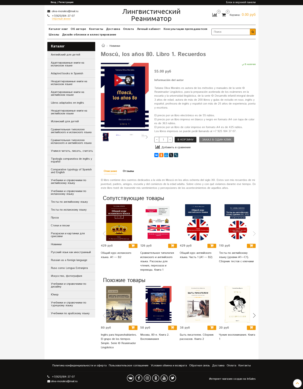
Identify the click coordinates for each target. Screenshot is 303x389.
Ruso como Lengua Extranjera (69, 268)
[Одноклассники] (161, 155)
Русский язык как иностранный (71, 252)
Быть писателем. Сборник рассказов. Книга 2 (197, 337)
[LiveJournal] (176, 155)
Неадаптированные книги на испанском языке (69, 82)
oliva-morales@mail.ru (64, 11)
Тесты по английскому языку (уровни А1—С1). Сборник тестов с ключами (236, 257)
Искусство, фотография (66, 276)
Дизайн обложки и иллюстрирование (89, 35)
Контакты (96, 29)
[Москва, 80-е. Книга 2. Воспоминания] (158, 304)
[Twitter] (172, 378)
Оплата (128, 29)
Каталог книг (58, 29)
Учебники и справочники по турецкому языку (68, 304)
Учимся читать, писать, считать (72, 151)
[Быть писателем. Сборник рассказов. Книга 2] (198, 304)
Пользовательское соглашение (129, 366)
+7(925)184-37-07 (63, 16)
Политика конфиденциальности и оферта (79, 366)
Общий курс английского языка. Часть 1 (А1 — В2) (196, 255)
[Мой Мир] (166, 155)
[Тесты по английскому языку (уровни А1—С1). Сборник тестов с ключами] (237, 222)
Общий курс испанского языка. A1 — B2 (116, 255)
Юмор (55, 295)
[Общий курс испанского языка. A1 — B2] (119, 222)
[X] (171, 155)
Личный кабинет (149, 29)
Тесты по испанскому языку (69, 210)
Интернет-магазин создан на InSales (232, 379)
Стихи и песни (60, 226)
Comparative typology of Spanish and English (71, 171)
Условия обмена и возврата (169, 366)
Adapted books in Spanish (67, 73)
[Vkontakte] (130, 378)
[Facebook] (138, 378)
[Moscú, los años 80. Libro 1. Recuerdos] (125, 97)
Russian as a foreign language (69, 260)
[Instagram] (147, 378)
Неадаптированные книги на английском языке (69, 112)
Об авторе (78, 29)
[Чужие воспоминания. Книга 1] (237, 304)
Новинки (114, 46)
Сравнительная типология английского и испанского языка (71, 131)
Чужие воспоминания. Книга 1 (237, 337)
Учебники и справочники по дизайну (68, 285)
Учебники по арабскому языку (70, 313)
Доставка (113, 29)
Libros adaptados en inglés (67, 103)
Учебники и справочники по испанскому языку (68, 192)
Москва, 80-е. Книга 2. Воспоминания (154, 337)
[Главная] (103, 46)
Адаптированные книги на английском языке (67, 93)
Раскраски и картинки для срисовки (68, 234)
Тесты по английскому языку (69, 202)
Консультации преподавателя (185, 29)
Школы (54, 35)
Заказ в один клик (216, 140)
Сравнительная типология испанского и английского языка (71, 141)
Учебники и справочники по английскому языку (68, 181)
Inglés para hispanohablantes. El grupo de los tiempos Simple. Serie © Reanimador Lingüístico (119, 341)
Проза (55, 218)
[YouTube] (164, 378)
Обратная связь (199, 366)
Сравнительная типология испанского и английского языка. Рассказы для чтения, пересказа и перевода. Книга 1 (157, 261)
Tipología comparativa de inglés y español (71, 160)
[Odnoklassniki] (155, 378)
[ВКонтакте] (156, 155)
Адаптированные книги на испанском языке (67, 64)
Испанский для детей (65, 121)
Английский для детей (65, 55)
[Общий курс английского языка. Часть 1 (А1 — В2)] (198, 222)
